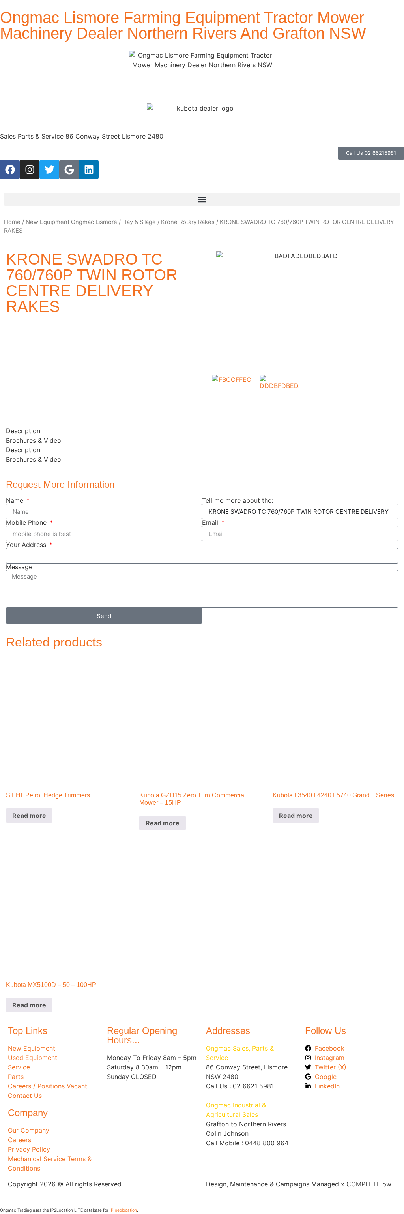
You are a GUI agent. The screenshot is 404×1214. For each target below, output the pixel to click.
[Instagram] (29, 169)
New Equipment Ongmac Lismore (71, 222)
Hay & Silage (139, 222)
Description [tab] (23, 431)
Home (12, 222)
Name (15, 500)
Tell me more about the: (237, 500)
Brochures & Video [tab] (33, 440)
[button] (202, 199)
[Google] (69, 169)
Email (211, 522)
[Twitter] (49, 169)
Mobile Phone (27, 522)
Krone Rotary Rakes (188, 222)
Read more (29, 815)
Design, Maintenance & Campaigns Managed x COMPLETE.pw (298, 1184)
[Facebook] (10, 169)
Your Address (27, 544)
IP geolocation (123, 1210)
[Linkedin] (89, 169)
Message (19, 567)
